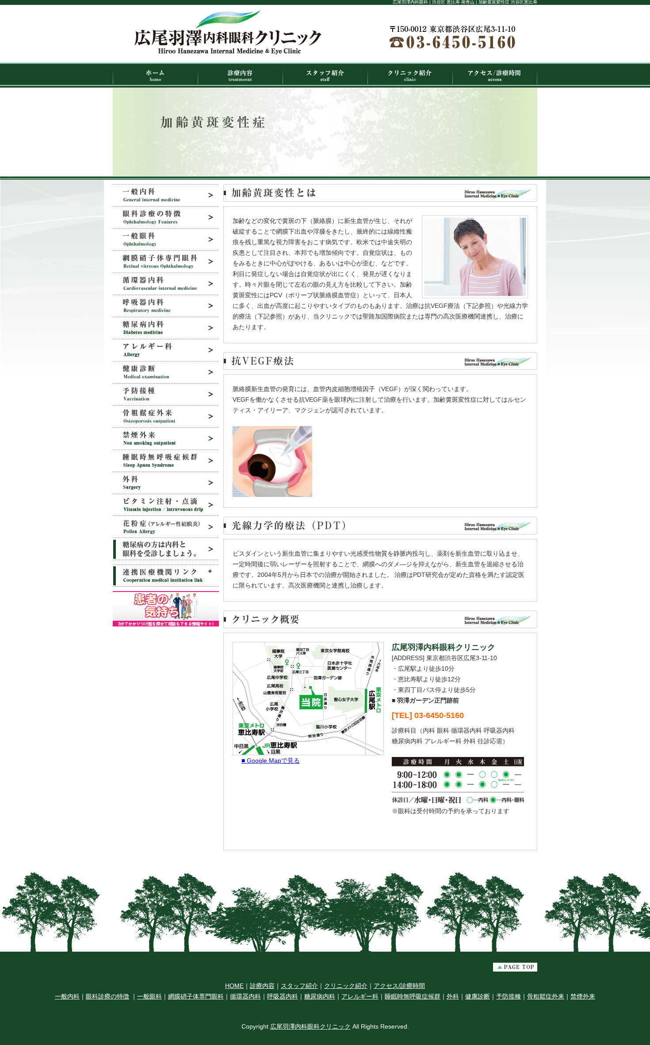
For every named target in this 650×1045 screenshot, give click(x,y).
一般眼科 (149, 996)
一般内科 (67, 996)
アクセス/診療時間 (399, 985)
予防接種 (508, 996)
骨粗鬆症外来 (545, 996)
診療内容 (262, 985)
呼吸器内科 (282, 996)
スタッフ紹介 (299, 985)
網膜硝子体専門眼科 (196, 996)
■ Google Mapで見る (270, 760)
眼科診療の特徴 (107, 996)
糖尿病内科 (319, 996)
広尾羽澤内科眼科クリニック (310, 1026)
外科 (453, 996)
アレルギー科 (360, 996)
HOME (234, 985)
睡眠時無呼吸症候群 (412, 996)
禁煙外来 (582, 996)
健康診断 (477, 996)
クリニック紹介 (345, 985)
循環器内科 (245, 996)
